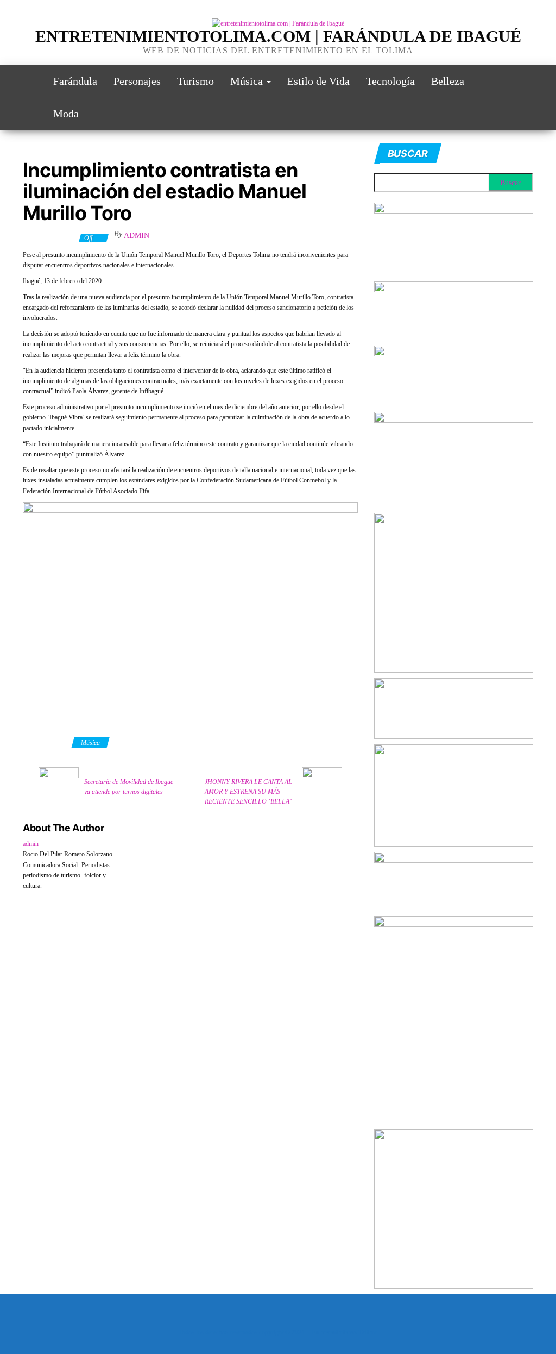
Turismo (195, 81)
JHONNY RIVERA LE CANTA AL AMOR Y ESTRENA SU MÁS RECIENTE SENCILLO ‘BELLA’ (248, 791)
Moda (66, 114)
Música (248, 81)
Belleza (447, 81)
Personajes (137, 81)
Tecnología (390, 81)
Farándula (75, 81)
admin (136, 235)
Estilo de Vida (318, 81)
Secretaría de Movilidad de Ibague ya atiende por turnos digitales (128, 786)
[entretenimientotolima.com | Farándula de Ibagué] (30, 81)
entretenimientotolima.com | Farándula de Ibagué (278, 36)
